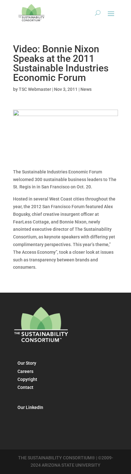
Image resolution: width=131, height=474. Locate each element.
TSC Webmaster (35, 89)
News (86, 89)
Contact (25, 387)
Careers (25, 371)
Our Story (26, 363)
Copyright (27, 379)
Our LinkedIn (30, 407)
